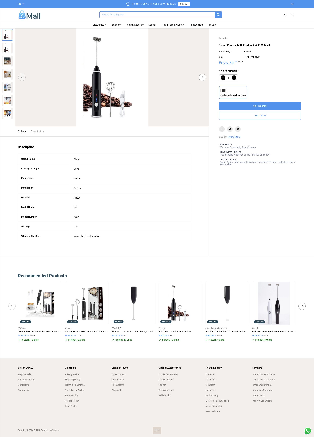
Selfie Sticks (165, 395)
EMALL (37, 430)
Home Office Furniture (263, 374)
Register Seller (25, 374)
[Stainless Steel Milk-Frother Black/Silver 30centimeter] (133, 303)
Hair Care (210, 390)
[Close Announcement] (292, 4)
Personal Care (213, 411)
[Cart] (292, 14)
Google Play (118, 379)
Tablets (162, 385)
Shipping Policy (72, 379)
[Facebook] (222, 129)
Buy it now (260, 115)
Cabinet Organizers (262, 401)
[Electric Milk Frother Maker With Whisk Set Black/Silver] (40, 303)
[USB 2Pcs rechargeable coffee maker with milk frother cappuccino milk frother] (274, 303)
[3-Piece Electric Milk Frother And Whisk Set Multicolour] (87, 303)
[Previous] (22, 77)
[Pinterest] (238, 129)
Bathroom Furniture (262, 390)
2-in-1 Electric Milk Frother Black (175, 331)
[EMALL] (29, 14)
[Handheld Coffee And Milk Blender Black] (227, 303)
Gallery (22, 131)
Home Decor (258, 395)
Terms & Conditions (75, 385)
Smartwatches (166, 390)
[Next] (202, 77)
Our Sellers (23, 385)
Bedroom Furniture (261, 385)
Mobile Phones (166, 379)
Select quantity (228, 71)
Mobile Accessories (168, 374)
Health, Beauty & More (173, 24)
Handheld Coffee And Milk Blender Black (225, 331)
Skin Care (210, 385)
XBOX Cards (118, 385)
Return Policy (71, 395)
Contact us (23, 390)
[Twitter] (230, 129)
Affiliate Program (26, 379)
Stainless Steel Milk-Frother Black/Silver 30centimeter (133, 331)
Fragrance (211, 379)
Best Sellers (197, 24)
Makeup (210, 374)
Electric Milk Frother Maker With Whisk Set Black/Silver (40, 331)
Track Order (71, 406)
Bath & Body (212, 395)
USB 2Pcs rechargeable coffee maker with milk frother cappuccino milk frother (274, 331)
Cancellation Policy (74, 390)
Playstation (117, 390)
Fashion (115, 24)
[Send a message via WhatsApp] (307, 430)
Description (37, 131)
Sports (152, 24)
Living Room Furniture (263, 379)
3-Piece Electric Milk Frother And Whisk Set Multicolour (87, 331)
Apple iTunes (118, 374)
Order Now (184, 4)
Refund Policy (72, 401)
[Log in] (284, 14)
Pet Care (212, 24)
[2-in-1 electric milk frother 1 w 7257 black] (112, 77)
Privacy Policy (72, 374)
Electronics (99, 24)
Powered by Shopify (50, 430)
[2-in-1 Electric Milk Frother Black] (180, 303)
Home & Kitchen (134, 24)
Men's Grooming (214, 406)
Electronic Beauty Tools (217, 401)
